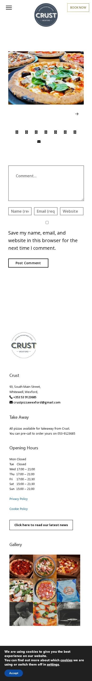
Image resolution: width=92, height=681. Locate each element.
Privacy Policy (18, 499)
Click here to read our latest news (41, 525)
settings (53, 664)
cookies (66, 660)
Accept (13, 673)
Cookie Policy (18, 509)
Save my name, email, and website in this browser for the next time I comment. (43, 240)
